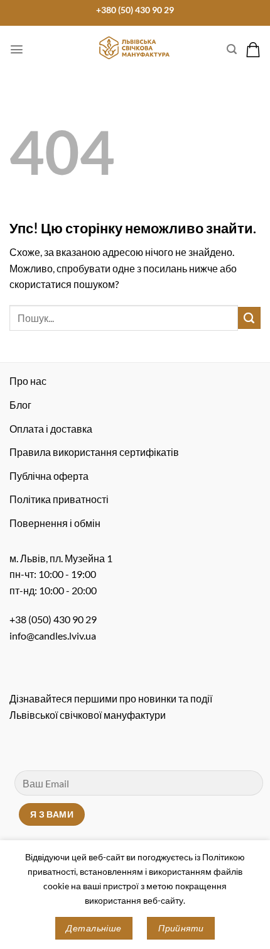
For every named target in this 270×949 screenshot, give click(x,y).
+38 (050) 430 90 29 (53, 619)
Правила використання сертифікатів (94, 452)
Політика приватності (59, 499)
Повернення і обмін (54, 523)
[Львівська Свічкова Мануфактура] (135, 48)
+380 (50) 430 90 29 (135, 10)
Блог (20, 405)
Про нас (27, 381)
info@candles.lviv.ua (52, 635)
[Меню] (16, 49)
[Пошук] (232, 49)
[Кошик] (253, 50)
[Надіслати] (249, 318)
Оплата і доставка (50, 429)
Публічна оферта (49, 476)
